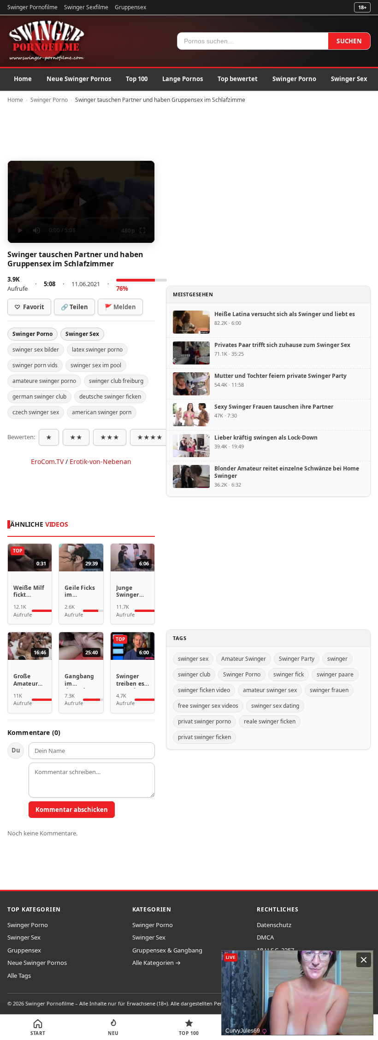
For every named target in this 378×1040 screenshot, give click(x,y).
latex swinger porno (97, 349)
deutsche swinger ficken (110, 396)
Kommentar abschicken (71, 809)
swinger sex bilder (35, 349)
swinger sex (193, 659)
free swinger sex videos (208, 706)
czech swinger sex (35, 412)
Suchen (349, 41)
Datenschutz (274, 925)
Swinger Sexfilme (86, 7)
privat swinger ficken (204, 737)
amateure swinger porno (44, 381)
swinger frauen (329, 690)
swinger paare (335, 674)
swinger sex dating (275, 706)
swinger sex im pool (96, 365)
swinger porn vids (35, 365)
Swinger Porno (294, 79)
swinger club (194, 674)
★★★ (109, 437)
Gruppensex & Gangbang (167, 950)
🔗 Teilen (74, 307)
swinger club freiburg (116, 381)
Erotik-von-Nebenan (100, 461)
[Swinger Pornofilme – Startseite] (46, 41)
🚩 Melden (120, 307)
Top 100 (137, 79)
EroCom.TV (47, 461)
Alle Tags (19, 975)
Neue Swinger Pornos (79, 79)
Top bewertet (238, 79)
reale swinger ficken (269, 721)
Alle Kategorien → (156, 962)
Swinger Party (296, 659)
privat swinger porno (204, 721)
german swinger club (39, 396)
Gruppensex (130, 7)
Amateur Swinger (243, 659)
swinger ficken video (204, 690)
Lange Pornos (182, 79)
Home (23, 79)
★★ (76, 437)
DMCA (265, 937)
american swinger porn (101, 412)
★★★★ (150, 437)
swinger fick (288, 674)
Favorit (29, 307)
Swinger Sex (349, 79)
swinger (337, 659)
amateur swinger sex (270, 690)
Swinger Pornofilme (32, 7)
